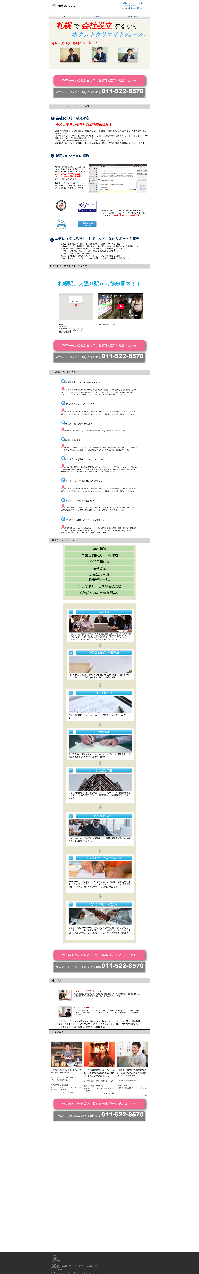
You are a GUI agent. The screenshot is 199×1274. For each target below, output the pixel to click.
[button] (71, 612)
